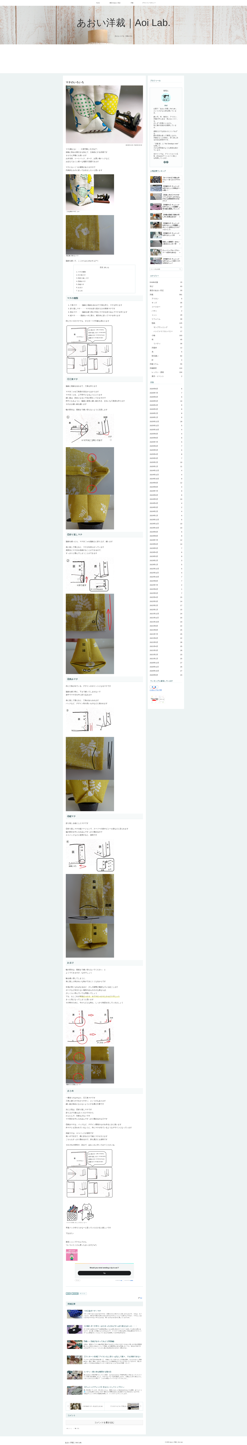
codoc (131, 1280)
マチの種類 (82, 272)
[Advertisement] (123, 58)
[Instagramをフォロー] (165, 162)
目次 (101, 267)
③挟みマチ (82, 281)
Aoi (165, 105)
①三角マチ (82, 275)
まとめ (80, 290)
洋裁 (69, 1293)
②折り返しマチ (83, 278)
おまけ (80, 287)
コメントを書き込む (104, 1422)
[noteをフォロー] (167, 162)
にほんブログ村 (156, 690)
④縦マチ (81, 284)
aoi (121, 1280)
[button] (180, 269)
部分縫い (75, 1293)
